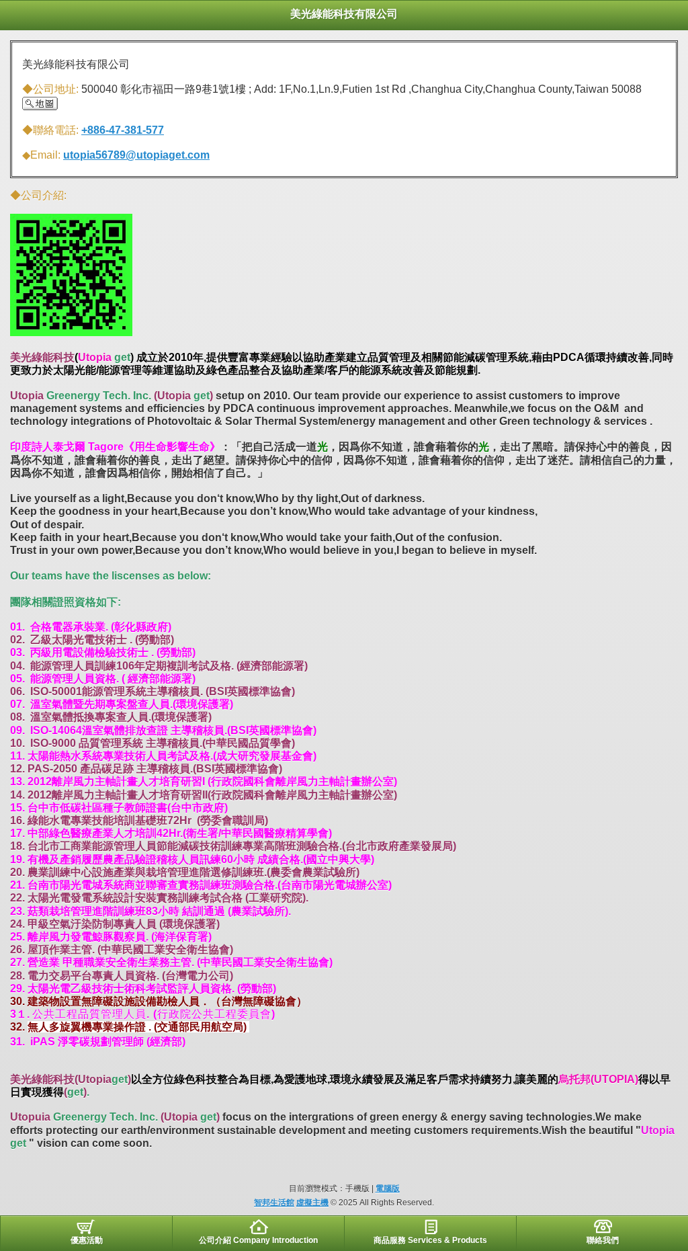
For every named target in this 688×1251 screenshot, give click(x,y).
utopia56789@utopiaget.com (136, 155)
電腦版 (388, 1188)
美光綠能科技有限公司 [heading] (344, 13)
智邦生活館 (274, 1202)
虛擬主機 (312, 1202)
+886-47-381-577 (122, 130)
